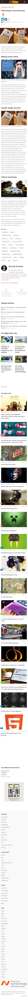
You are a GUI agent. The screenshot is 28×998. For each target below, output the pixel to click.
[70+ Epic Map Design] (14, 585)
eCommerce (4, 824)
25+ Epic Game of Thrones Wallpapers (11, 711)
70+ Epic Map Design (6, 597)
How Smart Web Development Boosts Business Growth (20, 349)
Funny (3, 933)
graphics (5, 248)
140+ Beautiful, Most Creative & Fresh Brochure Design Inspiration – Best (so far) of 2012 (13, 441)
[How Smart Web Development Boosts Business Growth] (21, 339)
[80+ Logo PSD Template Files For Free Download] (14, 722)
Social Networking (6, 845)
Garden (3, 938)
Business (4, 7)
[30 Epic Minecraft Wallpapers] (14, 519)
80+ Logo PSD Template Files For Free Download (11, 734)
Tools (3, 974)
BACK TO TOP (24, 996)
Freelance (4, 835)
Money (3, 956)
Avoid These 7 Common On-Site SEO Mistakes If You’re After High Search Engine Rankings (14, 688)
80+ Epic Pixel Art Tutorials (8, 464)
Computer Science (6, 862)
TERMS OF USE (9, 994)
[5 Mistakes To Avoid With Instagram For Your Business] (7, 339)
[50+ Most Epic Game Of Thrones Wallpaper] (14, 475)
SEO (4, 260)
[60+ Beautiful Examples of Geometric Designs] (14, 541)
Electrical (4, 921)
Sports (3, 972)
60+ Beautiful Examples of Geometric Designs (13, 552)
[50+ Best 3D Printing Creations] (14, 497)
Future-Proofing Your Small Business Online (14, 312)
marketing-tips (6, 254)
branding (16, 235)
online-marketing (7, 257)
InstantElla (3, 774)
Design (11, 244)
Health (3, 946)
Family (3, 926)
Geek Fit (3, 941)
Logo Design (4, 898)
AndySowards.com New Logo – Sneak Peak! (13, 665)
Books (3, 913)
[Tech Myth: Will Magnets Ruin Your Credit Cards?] (14, 607)
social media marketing (7, 96)
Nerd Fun (3, 964)
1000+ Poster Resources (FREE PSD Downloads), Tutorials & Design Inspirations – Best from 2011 (13, 416)
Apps (2, 857)
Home (2, 951)
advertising (5, 232)
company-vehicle (17, 241)
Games (3, 936)
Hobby (3, 949)
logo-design (13, 248)
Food (2, 931)
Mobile (3, 875)
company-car (6, 241)
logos (21, 248)
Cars (2, 916)
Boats (3, 911)
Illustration (4, 890)
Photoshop (4, 900)
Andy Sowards (6, 22)
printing (22, 257)
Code (2, 860)
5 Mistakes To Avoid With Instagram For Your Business (7, 349)
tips (9, 260)
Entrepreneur (5, 827)
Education (4, 918)
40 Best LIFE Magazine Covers (9, 574)
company (18, 238)
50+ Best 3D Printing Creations (9, 508)
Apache (3, 855)
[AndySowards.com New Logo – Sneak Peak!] (14, 654)
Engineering (4, 923)
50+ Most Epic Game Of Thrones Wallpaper (12, 486)
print (15, 257)
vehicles (16, 260)
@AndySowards (5, 279)
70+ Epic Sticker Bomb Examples (10, 643)
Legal (2, 837)
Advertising (4, 817)
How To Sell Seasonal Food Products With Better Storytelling (20, 369)
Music (2, 961)
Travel (3, 977)
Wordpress (4, 880)
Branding (3, 822)
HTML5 (2, 868)
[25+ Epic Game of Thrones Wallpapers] (14, 700)
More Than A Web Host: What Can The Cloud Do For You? (6, 369)
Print (2, 903)
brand (12, 232)
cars (11, 238)
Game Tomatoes (5, 771)
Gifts (2, 944)
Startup (3, 847)
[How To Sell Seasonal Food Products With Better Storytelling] (21, 359)
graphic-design (20, 244)
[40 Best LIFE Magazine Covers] (14, 563)
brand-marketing (7, 235)
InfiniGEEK (3, 772)
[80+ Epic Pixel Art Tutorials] (14, 453)
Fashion (3, 928)
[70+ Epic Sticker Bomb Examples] (14, 631)
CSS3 (2, 865)
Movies (3, 959)
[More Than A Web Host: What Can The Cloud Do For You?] (7, 359)
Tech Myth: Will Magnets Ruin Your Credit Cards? (12, 620)
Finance (3, 832)
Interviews (4, 895)
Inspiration (4, 893)
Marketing (10, 7)
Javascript (4, 870)
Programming (5, 878)
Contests (4, 888)
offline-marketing (17, 254)
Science (3, 966)
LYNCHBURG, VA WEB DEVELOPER (18, 991)
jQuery (3, 873)
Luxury (3, 954)
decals (4, 244)
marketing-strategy (15, 251)
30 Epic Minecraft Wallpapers (8, 530)
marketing (5, 251)
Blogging (4, 819)
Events (3, 829)
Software (4, 969)
